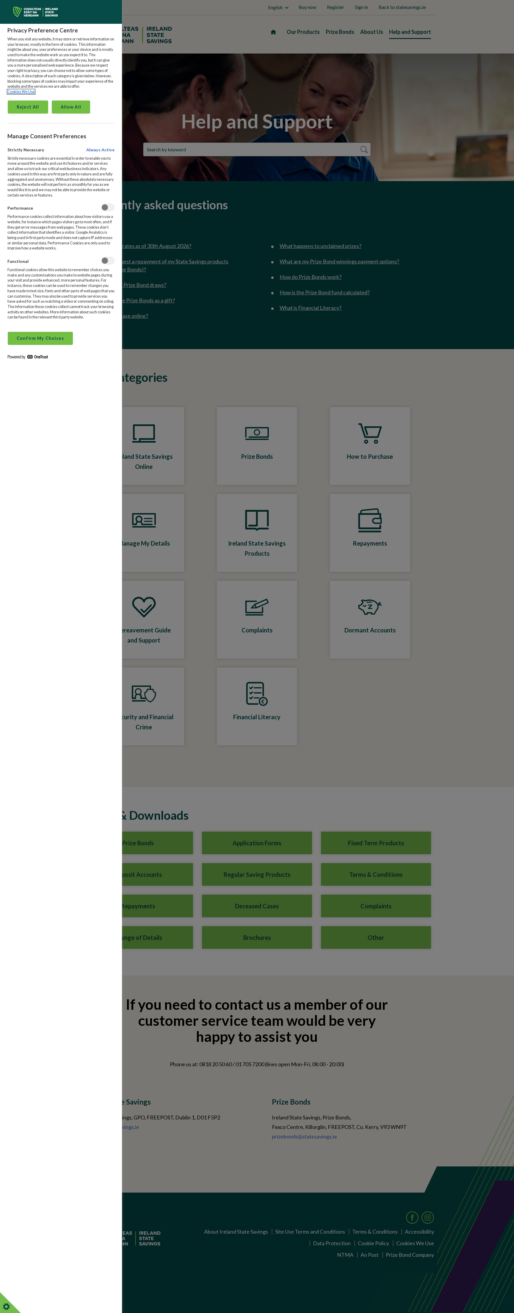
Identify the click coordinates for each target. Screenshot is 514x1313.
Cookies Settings (13, 1302)
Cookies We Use (21, 91)
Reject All (28, 106)
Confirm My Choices (40, 338)
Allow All (71, 106)
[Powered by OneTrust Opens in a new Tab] (30, 358)
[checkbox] (108, 207)
